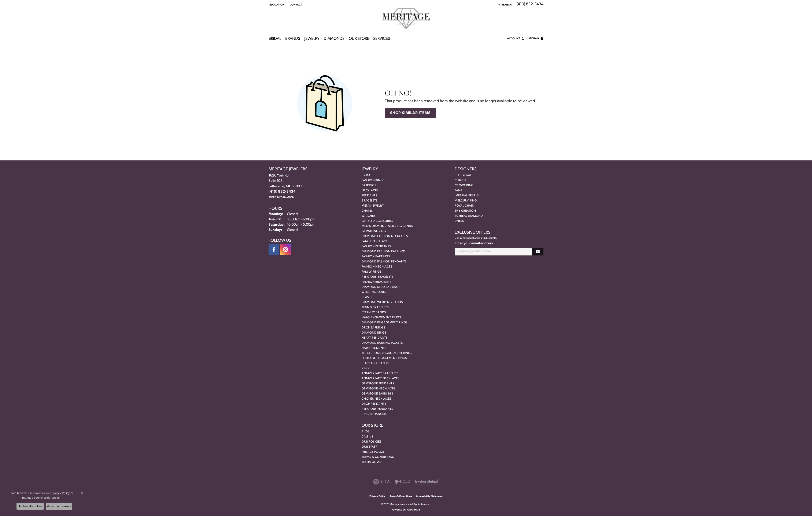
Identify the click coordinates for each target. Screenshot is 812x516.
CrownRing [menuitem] (464, 185)
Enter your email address (474, 243)
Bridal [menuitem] (367, 175)
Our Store (359, 39)
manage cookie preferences (41, 497)
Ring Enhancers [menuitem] (374, 414)
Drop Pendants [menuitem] (374, 404)
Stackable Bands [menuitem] (375, 363)
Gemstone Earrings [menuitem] (377, 393)
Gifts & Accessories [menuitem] (377, 221)
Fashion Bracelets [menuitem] (376, 282)
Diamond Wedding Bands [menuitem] (382, 302)
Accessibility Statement (429, 496)
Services (381, 39)
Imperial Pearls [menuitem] (467, 195)
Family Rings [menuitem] (371, 271)
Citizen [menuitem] (460, 180)
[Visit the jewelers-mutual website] (426, 481)
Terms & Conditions (378, 457)
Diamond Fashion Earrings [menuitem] (384, 251)
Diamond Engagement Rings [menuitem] (384, 322)
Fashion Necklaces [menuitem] (377, 266)
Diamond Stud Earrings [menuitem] (381, 287)
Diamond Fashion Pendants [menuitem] (384, 261)
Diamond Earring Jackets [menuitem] (382, 343)
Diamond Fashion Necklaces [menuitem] (385, 236)
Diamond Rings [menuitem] (374, 332)
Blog (366, 431)
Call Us (367, 436)
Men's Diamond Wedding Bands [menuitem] (387, 226)
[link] (295, 4)
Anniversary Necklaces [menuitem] (380, 378)
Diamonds (334, 39)
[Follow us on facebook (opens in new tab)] (274, 249)
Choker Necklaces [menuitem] (376, 398)
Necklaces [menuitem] (370, 190)
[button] (277, 4)
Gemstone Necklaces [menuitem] (378, 388)
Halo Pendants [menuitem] (374, 348)
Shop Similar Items (410, 113)
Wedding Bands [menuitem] (374, 292)
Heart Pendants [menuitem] (374, 337)
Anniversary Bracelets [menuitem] (380, 373)
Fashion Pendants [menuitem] (376, 246)
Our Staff (369, 446)
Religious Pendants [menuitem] (377, 409)
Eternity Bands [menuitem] (374, 312)
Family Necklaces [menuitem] (375, 241)
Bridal (275, 39)
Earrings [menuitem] (369, 185)
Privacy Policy (373, 452)
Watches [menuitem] (369, 216)
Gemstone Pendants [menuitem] (378, 383)
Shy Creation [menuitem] (465, 210)
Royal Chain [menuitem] (464, 205)
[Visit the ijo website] (402, 481)
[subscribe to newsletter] (537, 251)
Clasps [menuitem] (367, 297)
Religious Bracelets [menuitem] (377, 277)
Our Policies (371, 441)
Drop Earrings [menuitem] (373, 327)
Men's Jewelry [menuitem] (373, 205)
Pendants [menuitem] (369, 195)
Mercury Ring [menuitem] (466, 200)
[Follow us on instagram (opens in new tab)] (285, 249)
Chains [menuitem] (367, 210)
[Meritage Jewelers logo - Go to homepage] (406, 18)
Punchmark (413, 510)
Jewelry (312, 39)
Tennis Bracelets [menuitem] (375, 307)
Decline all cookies (30, 506)
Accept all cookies (59, 506)
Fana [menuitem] (458, 190)
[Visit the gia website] (381, 481)
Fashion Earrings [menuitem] (376, 256)
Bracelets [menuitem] (369, 200)
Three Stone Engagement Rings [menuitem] (387, 353)
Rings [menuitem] (366, 368)
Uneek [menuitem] (459, 221)
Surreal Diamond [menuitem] (469, 216)
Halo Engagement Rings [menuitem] (381, 317)
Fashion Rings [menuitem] (373, 180)
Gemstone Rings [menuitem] (374, 231)
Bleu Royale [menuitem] (464, 175)
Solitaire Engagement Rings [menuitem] (384, 358)
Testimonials (372, 462)
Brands (292, 39)
